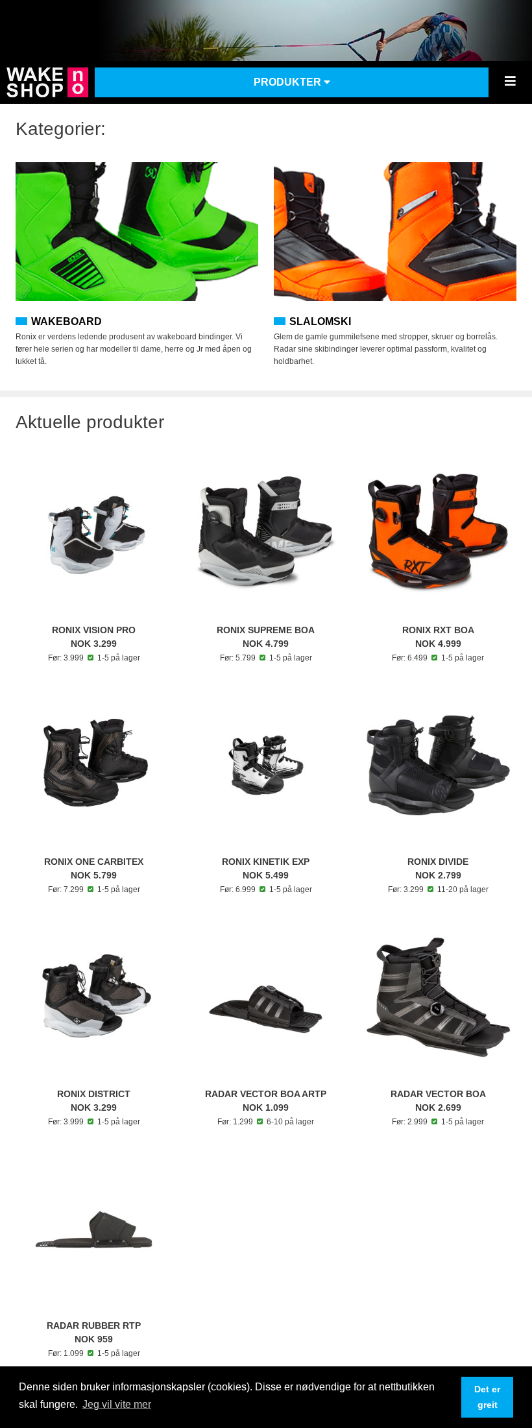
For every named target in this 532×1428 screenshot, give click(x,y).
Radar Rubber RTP (94, 1325)
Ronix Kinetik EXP (265, 861)
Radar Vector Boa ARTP (265, 1094)
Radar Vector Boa (438, 1094)
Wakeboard (66, 321)
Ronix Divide (437, 861)
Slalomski (320, 321)
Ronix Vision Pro (94, 630)
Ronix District (93, 1094)
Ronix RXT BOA (438, 630)
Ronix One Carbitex (93, 861)
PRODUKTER (289, 82)
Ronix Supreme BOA (266, 630)
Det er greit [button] (487, 1397)
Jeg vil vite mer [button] (116, 1404)
